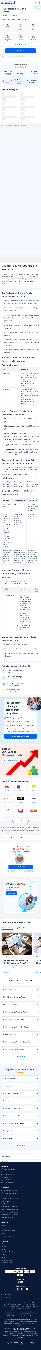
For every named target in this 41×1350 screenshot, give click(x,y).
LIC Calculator (5, 1204)
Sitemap (4, 1246)
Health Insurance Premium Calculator (16, 1042)
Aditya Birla (7, 790)
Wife (20, 29)
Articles (3, 1225)
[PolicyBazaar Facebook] (13, 1289)
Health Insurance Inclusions (13, 1116)
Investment (7, 1177)
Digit (20, 802)
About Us (4, 1244)
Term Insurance (9, 1174)
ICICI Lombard (33, 814)
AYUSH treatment (9, 1078)
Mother (33, 40)
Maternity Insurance (10, 1004)
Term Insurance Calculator (9, 1198)
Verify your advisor (7, 1260)
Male (6, 15)
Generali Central (7, 814)
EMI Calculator (5, 1201)
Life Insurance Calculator (9, 1206)
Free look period (9, 1138)
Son (33, 29)
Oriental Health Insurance (21, 125)
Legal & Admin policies (8, 1252)
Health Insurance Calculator (10, 1209)
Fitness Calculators (10, 1193)
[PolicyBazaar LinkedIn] (22, 1289)
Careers (3, 1249)
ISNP (3, 1254)
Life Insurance (8, 1172)
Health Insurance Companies (13, 1019)
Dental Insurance (9, 1034)
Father (20, 40)
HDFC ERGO (20, 814)
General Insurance (9, 1169)
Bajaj (20, 790)
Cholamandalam (7, 802)
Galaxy (33, 802)
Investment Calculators (11, 1190)
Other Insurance (9, 1182)
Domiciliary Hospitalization (13, 1108)
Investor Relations (6, 1262)
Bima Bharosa (9, 1298)
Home (2, 125)
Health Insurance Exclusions (13, 1123)
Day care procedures (10, 1093)
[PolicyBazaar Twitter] (18, 1289)
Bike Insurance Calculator (9, 1217)
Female (15, 15)
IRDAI (2, 1298)
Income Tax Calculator (8, 1196)
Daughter (8, 40)
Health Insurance (10, 125)
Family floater (8, 1131)
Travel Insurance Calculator (9, 1212)
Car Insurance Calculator (9, 1214)
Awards (3, 1233)
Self (7, 29)
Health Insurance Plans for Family (15, 1012)
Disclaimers (6, 1156)
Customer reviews (7, 1228)
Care (33, 790)
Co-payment (7, 1086)
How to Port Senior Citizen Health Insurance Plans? (15, 962)
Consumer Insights (7, 1236)
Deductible (7, 1101)
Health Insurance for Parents (13, 1049)
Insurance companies (8, 1230)
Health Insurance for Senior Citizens (16, 1027)
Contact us (4, 1257)
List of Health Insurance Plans (14, 997)
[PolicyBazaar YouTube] (27, 1289)
